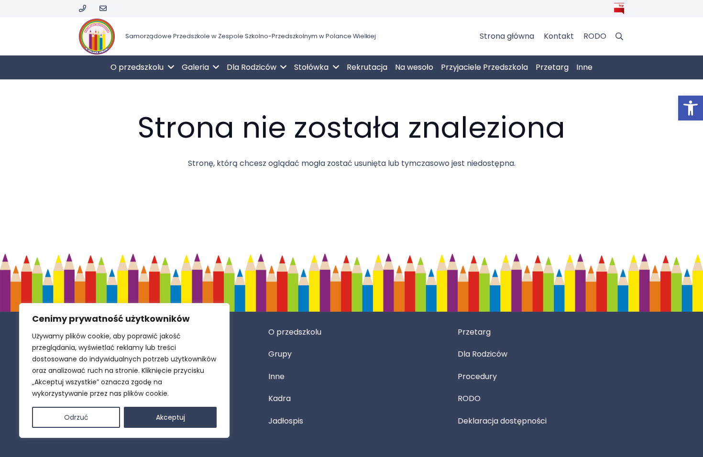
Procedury (477, 376)
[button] (690, 108)
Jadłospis (285, 420)
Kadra (279, 398)
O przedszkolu (294, 331)
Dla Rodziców (482, 353)
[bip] (619, 8)
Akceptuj (170, 417)
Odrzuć (76, 417)
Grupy (280, 353)
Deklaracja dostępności (502, 420)
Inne (276, 376)
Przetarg (474, 331)
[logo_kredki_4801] (97, 36)
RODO (469, 398)
